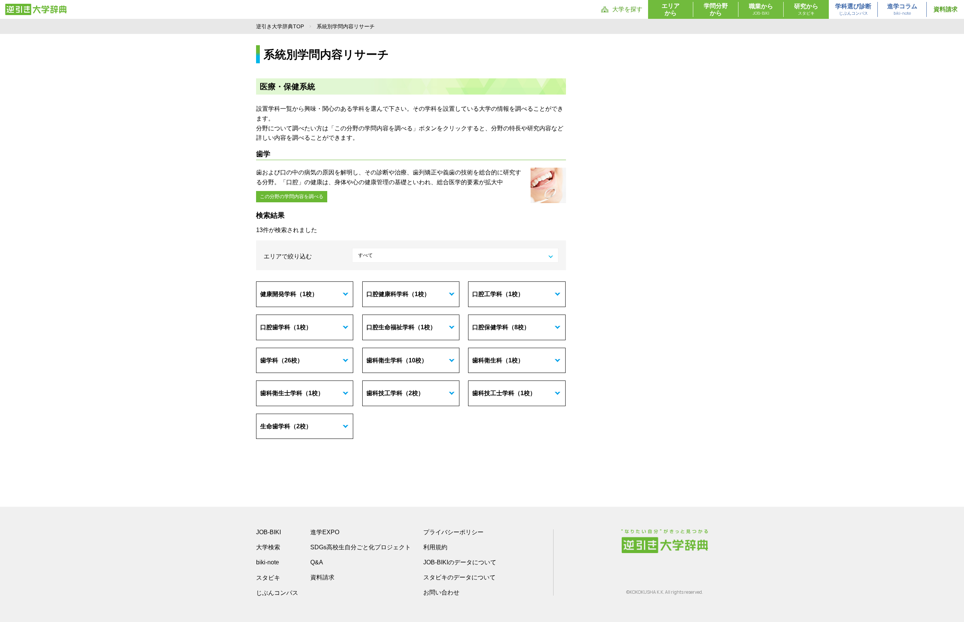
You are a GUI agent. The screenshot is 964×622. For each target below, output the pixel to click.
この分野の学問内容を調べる (291, 196)
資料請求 (945, 9)
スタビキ (268, 577)
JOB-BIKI (268, 532)
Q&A (316, 562)
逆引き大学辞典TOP (280, 26)
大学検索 (268, 547)
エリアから (671, 9)
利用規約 (435, 547)
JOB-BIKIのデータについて (459, 562)
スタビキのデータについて (459, 577)
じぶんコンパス (277, 592)
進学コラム (902, 9)
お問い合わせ (441, 592)
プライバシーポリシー (453, 532)
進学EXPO (324, 532)
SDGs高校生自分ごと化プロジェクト (360, 547)
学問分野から (716, 9)
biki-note (267, 562)
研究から (806, 9)
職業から (761, 9)
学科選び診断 (853, 9)
